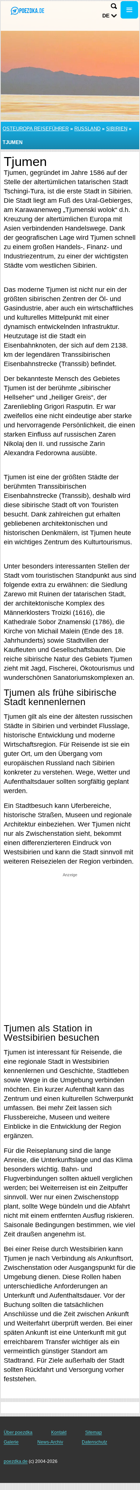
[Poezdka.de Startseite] (28, 10)
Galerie (11, 1442)
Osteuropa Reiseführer (36, 128)
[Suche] (114, 6)
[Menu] (129, 10)
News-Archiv (50, 1442)
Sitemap (93, 1432)
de (105, 16)
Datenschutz (94, 1442)
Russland (87, 128)
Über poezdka (18, 1432)
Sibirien (116, 128)
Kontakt (58, 1432)
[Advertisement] (70, 947)
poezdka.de (16, 1461)
